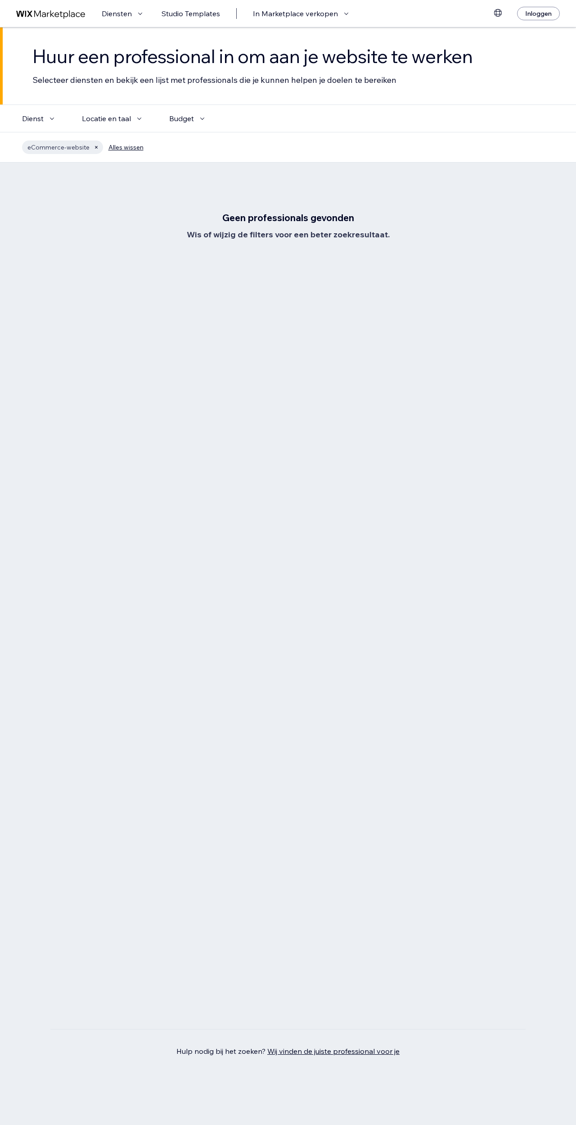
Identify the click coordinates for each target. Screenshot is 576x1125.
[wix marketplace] (51, 14)
